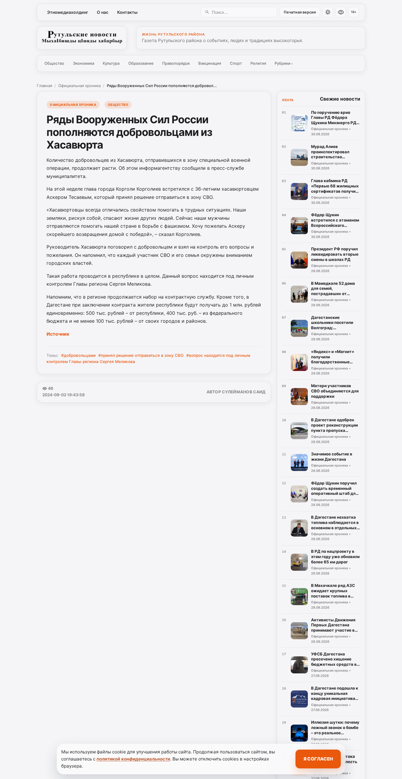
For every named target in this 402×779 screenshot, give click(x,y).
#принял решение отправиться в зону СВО (140, 355)
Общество (54, 63)
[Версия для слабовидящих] (340, 12)
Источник (57, 334)
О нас (102, 12)
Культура (111, 63)
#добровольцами (78, 355)
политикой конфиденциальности (133, 759)
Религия (258, 63)
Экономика (83, 63)
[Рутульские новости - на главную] (82, 38)
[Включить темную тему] (328, 12)
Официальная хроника (79, 85)
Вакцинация (209, 63)
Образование (141, 63)
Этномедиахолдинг (67, 12)
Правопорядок (176, 63)
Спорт (236, 63)
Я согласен (318, 759)
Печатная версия (300, 12)
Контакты (127, 12)
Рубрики (284, 63)
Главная (44, 85)
